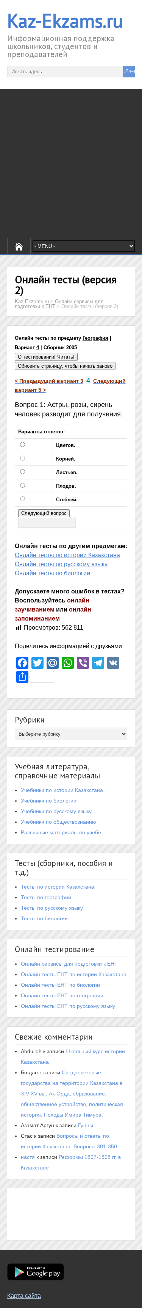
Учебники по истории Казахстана (62, 790)
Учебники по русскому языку (56, 811)
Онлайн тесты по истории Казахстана (67, 555)
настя (28, 1157)
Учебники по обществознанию (58, 822)
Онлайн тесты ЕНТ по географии (62, 995)
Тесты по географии (46, 897)
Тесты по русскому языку (52, 908)
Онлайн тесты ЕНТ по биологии (60, 985)
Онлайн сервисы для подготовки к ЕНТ (69, 964)
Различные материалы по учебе (61, 832)
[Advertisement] (71, 163)
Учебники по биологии (48, 801)
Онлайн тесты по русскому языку (61, 564)
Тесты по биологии (44, 918)
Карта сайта (24, 1296)
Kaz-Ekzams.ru (65, 20)
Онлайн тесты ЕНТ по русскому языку (68, 1006)
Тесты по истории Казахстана (57, 887)
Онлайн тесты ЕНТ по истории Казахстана (73, 974)
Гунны (85, 1125)
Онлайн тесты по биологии (52, 573)
